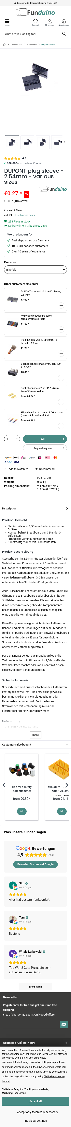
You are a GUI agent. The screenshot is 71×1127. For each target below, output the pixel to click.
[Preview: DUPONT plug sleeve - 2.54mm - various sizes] (12, 142)
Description (9, 508)
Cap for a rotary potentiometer (22, 789)
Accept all (35, 1101)
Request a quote (43, 448)
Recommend (47, 469)
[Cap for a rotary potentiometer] (21, 769)
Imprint (6, 1081)
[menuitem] (64, 23)
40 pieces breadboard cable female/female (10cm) (36, 317)
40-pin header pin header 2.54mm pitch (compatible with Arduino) (42, 414)
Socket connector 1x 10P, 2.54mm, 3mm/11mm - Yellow (40, 390)
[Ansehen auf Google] (13, 885)
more (35, 734)
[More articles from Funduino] (53, 189)
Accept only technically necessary (37, 1112)
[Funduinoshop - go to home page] (35, 12)
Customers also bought (16, 744)
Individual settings (35, 1120)
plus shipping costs (24, 215)
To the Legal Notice (54, 1076)
